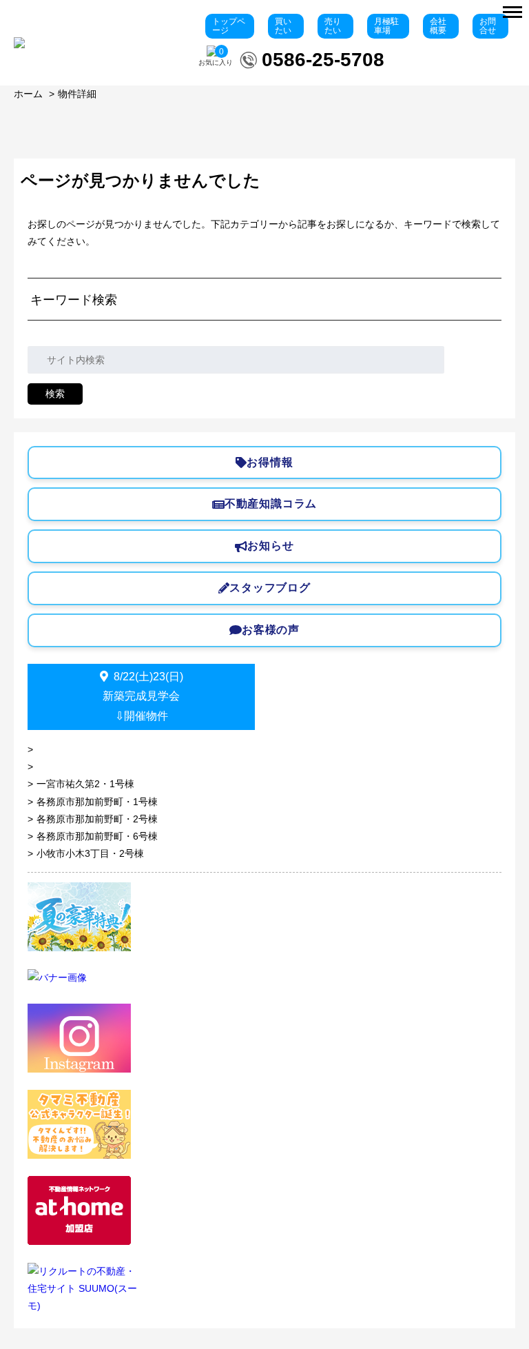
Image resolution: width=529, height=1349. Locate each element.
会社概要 (438, 26)
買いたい (283, 26)
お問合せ (487, 26)
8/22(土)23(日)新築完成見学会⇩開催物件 (143, 696)
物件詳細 (77, 93)
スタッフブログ (270, 588)
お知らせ (270, 545)
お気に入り (215, 57)
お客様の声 (271, 630)
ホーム (28, 93)
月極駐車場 (386, 26)
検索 (55, 393)
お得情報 (270, 462)
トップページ (228, 26)
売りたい (332, 26)
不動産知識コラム (271, 503)
